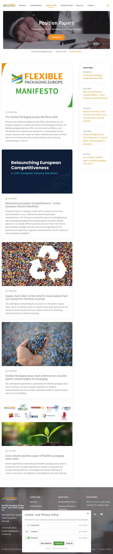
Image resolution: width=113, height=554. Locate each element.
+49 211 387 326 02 (9, 528)
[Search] (108, 5)
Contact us (56, 37)
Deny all (69, 543)
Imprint (54, 548)
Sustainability (35, 5)
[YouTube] (101, 514)
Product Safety (67, 5)
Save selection (46, 543)
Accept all (59, 543)
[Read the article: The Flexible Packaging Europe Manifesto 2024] (37, 85)
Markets (22, 5)
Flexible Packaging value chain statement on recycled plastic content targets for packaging (36, 377)
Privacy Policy (105, 549)
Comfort (34, 531)
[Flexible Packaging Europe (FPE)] (9, 5)
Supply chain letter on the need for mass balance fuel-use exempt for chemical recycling (36, 298)
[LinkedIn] (95, 514)
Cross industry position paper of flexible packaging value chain (94, 160)
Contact (91, 5)
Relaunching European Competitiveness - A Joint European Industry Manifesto (32, 205)
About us (79, 5)
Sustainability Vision (67, 502)
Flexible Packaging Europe (41, 52)
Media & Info (51, 5)
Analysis (34, 538)
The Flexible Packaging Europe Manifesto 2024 (31, 117)
